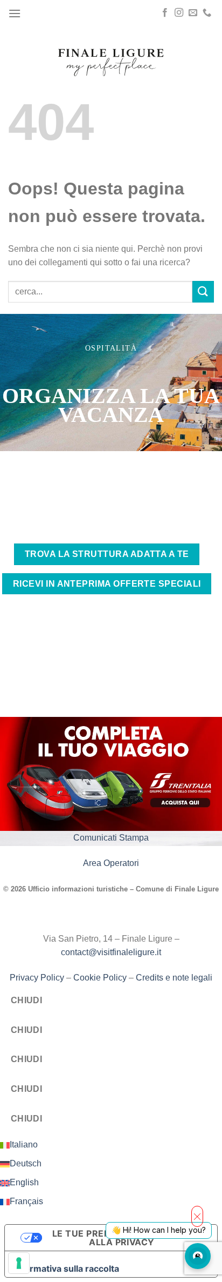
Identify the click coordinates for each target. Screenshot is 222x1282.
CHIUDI (27, 1000)
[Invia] (203, 291)
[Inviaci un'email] (193, 13)
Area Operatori (111, 863)
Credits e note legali (174, 977)
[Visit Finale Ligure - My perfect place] (111, 61)
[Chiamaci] (207, 13)
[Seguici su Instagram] (179, 13)
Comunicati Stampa (111, 837)
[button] (14, 13)
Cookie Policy (100, 977)
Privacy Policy (37, 977)
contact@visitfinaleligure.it (111, 952)
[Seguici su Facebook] (165, 13)
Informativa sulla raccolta (66, 1268)
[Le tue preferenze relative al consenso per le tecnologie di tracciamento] (19, 1263)
